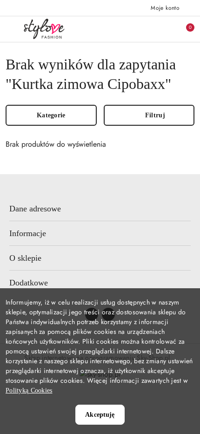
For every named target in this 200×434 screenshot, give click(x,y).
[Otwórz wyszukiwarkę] (145, 29)
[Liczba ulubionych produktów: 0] (164, 29)
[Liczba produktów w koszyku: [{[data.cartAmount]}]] (184, 29)
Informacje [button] (27, 233)
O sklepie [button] (25, 258)
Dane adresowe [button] (35, 208)
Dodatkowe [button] (28, 282)
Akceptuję (99, 414)
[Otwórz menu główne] (11, 28)
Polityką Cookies (29, 390)
